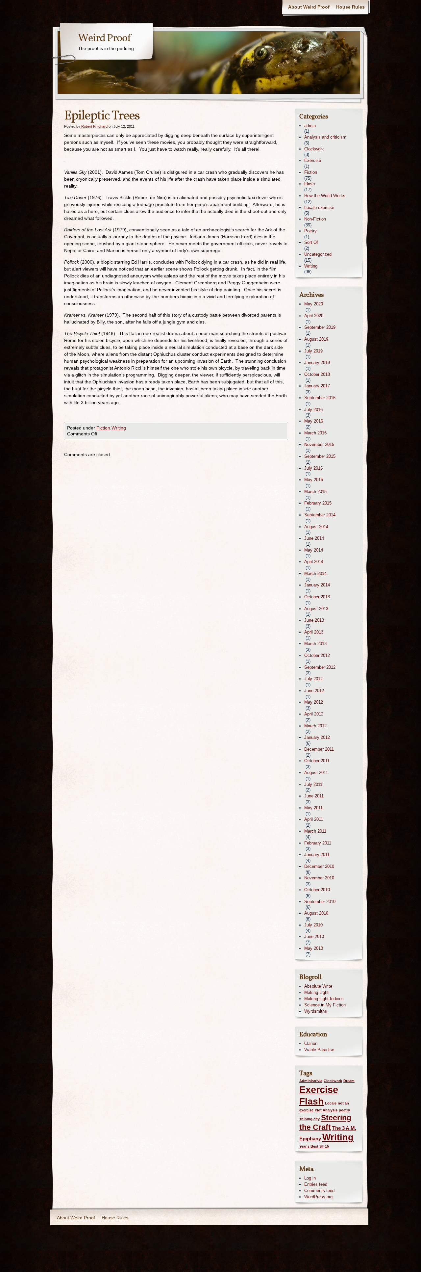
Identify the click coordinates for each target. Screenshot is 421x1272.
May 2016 (313, 421)
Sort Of (311, 242)
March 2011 (315, 831)
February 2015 (318, 503)
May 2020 (313, 303)
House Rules (350, 7)
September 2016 (319, 397)
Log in (310, 1178)
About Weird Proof (309, 7)
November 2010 (319, 877)
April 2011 (313, 819)
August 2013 (316, 608)
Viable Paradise (319, 1049)
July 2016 (313, 409)
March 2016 (315, 432)
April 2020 (313, 315)
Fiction (103, 427)
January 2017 (317, 385)
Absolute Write (318, 986)
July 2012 (313, 678)
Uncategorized (318, 254)
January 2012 (317, 737)
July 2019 (313, 351)
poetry (344, 1110)
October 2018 (317, 374)
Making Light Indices (324, 998)
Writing (118, 427)
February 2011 (317, 843)
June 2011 (314, 795)
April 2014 (313, 561)
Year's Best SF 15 (314, 1146)
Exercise (312, 160)
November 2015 (319, 444)
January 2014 (317, 585)
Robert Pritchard (94, 126)
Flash (309, 183)
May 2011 (313, 807)
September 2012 (319, 667)
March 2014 (315, 573)
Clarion (310, 1043)
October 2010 (317, 889)
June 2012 (314, 690)
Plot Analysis (326, 1110)
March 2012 (315, 725)
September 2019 (319, 327)
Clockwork (314, 148)
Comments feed (319, 1190)
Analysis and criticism (325, 137)
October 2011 (317, 760)
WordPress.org (318, 1196)
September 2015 (319, 456)
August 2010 (316, 913)
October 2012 (317, 655)
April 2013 (313, 632)
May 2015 (313, 479)
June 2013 (314, 620)
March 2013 (315, 643)
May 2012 (313, 702)
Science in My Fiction (325, 1004)
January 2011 (317, 854)
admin (310, 125)
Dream (349, 1081)
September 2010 (319, 901)
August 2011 (316, 772)
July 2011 (313, 784)
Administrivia (310, 1081)
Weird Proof (104, 38)
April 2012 (313, 714)
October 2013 (317, 596)
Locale (330, 1103)
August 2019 (316, 339)
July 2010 (313, 924)
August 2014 (316, 526)
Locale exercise (319, 207)
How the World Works (324, 195)
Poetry (310, 230)
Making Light (316, 992)
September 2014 (319, 514)
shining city (309, 1119)
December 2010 (319, 866)
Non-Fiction (315, 219)
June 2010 (314, 936)
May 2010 (313, 948)
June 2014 (314, 538)
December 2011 (319, 749)
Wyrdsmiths (315, 1011)
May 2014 (313, 550)
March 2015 (315, 491)
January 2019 (317, 362)
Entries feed (315, 1184)
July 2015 (313, 468)
